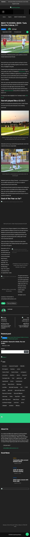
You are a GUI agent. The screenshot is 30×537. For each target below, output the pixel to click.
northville (4, 387)
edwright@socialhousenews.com (10, 448)
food (13, 378)
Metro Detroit (11, 384)
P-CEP (26, 387)
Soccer (23, 399)
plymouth (10, 390)
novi (21, 387)
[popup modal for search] (26, 11)
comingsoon (23, 372)
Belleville (22, 366)
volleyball (4, 405)
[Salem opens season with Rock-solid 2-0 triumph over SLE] (6, 480)
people (3, 390)
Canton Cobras (14, 372)
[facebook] (15, 11)
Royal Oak (17, 396)
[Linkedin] (22, 11)
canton (18, 369)
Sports (9, 17)
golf (25, 378)
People (14, 458)
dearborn (12, 375)
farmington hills (6, 378)
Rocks (11, 396)
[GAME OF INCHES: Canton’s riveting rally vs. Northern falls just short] (6, 471)
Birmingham (5, 369)
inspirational (5, 381)
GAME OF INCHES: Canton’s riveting (18, 470)
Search (3, 348)
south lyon (16, 402)
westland (11, 405)
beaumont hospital (13, 366)
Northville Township (13, 387)
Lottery (4, 384)
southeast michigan (6, 402)
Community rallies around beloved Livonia (20, 460)
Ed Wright (14, 29)
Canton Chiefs (5, 372)
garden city (19, 378)
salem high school (6, 399)
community (5, 375)
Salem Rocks (16, 399)
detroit (18, 375)
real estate (4, 396)
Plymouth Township (6, 393)
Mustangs (19, 384)
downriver (24, 375)
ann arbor (4, 366)
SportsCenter (22, 71)
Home (4, 17)
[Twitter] (17, 11)
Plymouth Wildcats (11, 303)
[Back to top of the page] (27, 534)
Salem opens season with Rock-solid (20, 480)
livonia (11, 381)
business (12, 369)
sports (22, 402)
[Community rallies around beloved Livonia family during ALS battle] (6, 461)
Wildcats (18, 405)
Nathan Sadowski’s (9, 90)
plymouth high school (20, 390)
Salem (23, 396)
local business (19, 381)
